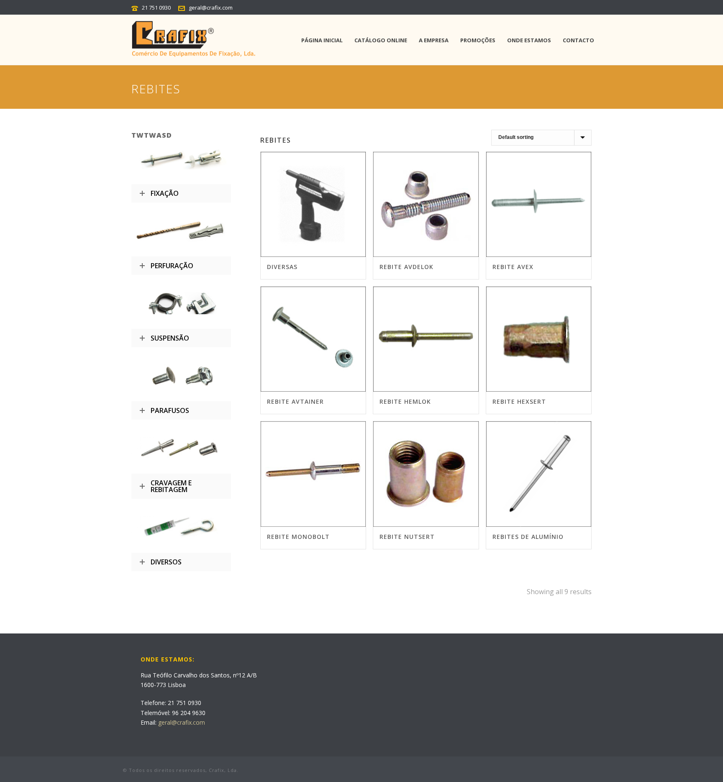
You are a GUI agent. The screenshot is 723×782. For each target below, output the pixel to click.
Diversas (282, 267)
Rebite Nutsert (407, 537)
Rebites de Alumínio (528, 537)
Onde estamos (529, 40)
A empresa (434, 40)
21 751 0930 (156, 7)
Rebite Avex (512, 267)
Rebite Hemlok (405, 401)
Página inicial (322, 40)
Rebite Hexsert (519, 401)
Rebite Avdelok (406, 267)
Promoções (477, 40)
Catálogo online (380, 40)
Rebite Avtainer (295, 401)
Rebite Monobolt (298, 537)
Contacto (578, 40)
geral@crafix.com (211, 7)
